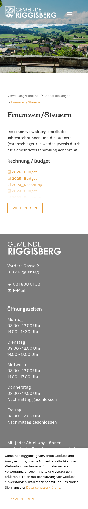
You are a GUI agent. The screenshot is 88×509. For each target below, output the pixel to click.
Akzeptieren (22, 499)
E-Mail (19, 290)
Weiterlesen (25, 208)
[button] (67, 12)
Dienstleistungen (57, 96)
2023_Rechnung (27, 197)
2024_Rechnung (27, 185)
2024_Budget (24, 191)
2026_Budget (24, 172)
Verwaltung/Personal (23, 96)
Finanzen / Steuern (25, 102)
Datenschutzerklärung (43, 487)
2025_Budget (24, 178)
